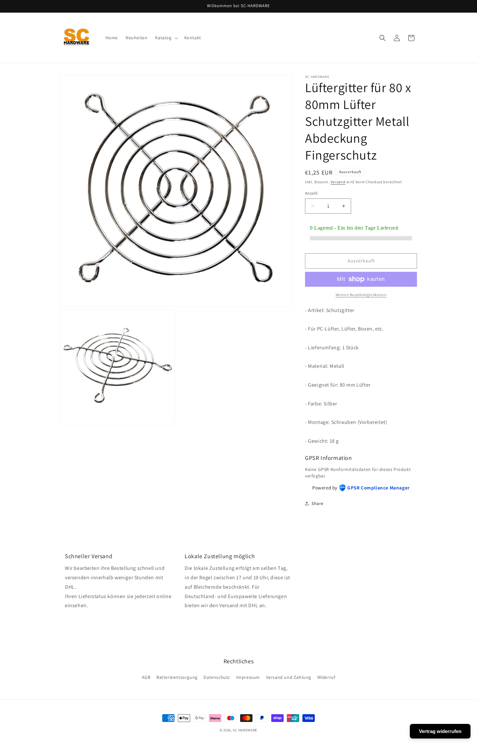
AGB (146, 677)
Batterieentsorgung (177, 677)
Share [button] (318, 503)
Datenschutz (216, 677)
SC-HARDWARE (245, 730)
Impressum (248, 677)
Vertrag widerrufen (440, 731)
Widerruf (326, 677)
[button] (165, 37)
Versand (338, 181)
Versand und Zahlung (288, 677)
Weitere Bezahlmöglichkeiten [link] (361, 294)
